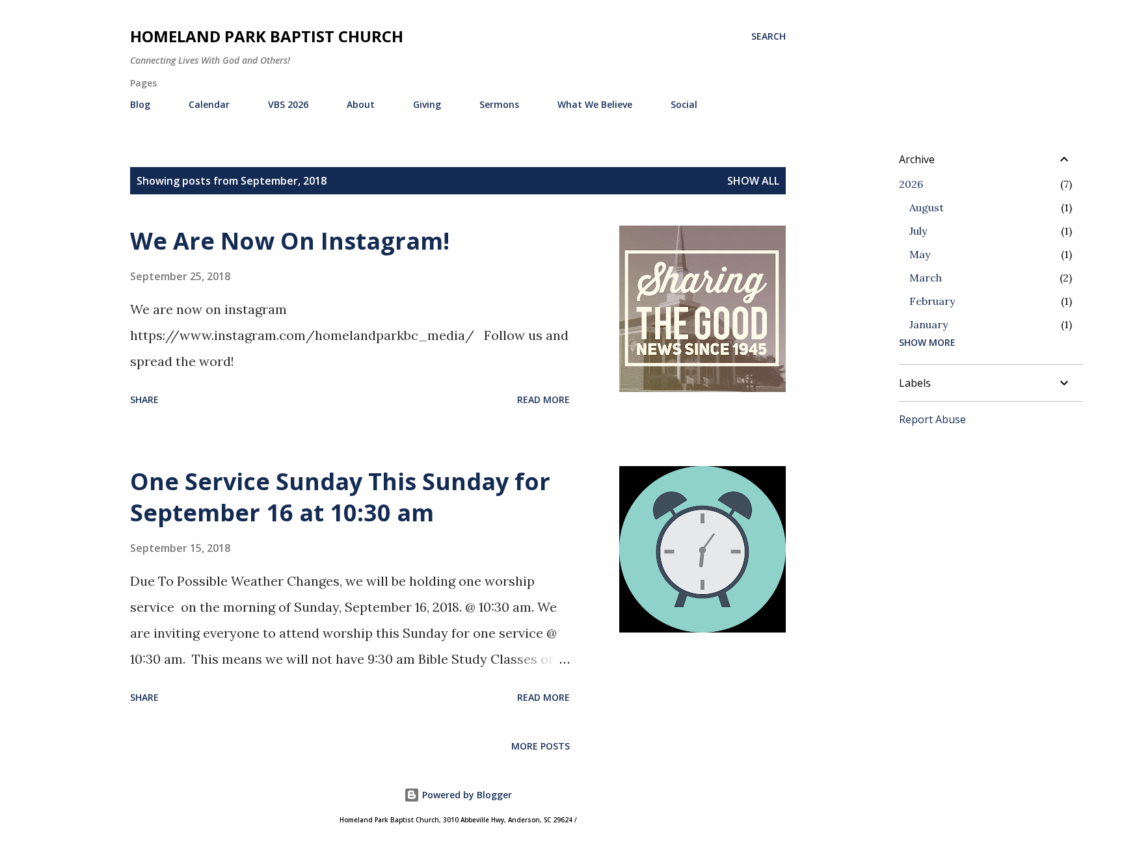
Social (684, 104)
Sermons (499, 104)
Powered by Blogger (466, 795)
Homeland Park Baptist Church (266, 36)
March (925, 277)
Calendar (209, 104)
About (361, 104)
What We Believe (594, 104)
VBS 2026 (288, 104)
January (928, 324)
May (919, 254)
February (932, 300)
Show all (753, 181)
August (926, 207)
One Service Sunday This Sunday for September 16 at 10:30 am (340, 497)
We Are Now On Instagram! (289, 241)
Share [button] (144, 399)
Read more (543, 399)
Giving (427, 104)
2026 (911, 183)
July (918, 230)
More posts (540, 746)
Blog (140, 104)
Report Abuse (932, 419)
